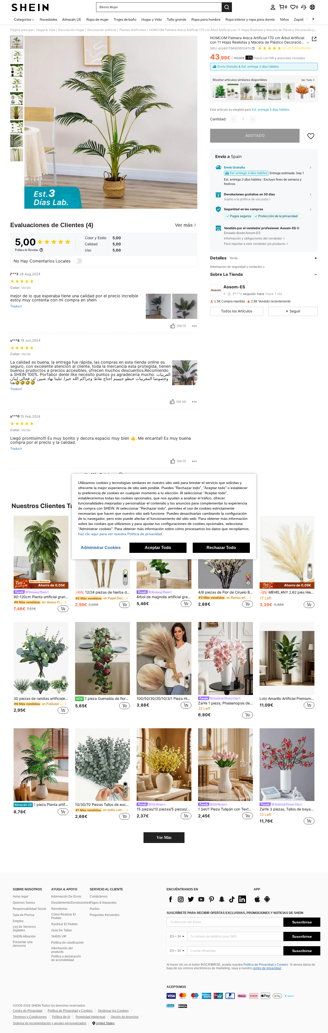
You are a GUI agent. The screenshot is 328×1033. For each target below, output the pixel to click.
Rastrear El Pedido (64, 924)
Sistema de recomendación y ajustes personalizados (49, 1023)
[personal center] (273, 7)
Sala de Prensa (23, 915)
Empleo (18, 921)
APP (257, 889)
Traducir (16, 306)
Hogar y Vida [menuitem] (151, 19)
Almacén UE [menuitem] (71, 19)
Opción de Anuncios (125, 1017)
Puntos (94, 909)
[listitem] (219, 91)
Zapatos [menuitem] (300, 19)
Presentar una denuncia (23, 943)
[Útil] (173, 326)
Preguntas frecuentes (104, 915)
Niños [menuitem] (284, 19)
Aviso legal (20, 896)
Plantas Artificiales (132, 30)
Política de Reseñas (26, 250)
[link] (283, 7)
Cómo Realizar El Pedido (63, 916)
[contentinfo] (243, 996)
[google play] (267, 901)
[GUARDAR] (311, 136)
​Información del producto (62, 950)
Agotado (255, 135)
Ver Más (164, 837)
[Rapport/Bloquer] (194, 326)
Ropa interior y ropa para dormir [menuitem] (250, 19)
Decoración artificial (101, 30)
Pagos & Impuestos (103, 902)
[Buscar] (227, 7)
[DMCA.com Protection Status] (182, 1006)
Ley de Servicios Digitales (24, 928)
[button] (304, 7)
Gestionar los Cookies (113, 1011)
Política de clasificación (67, 942)
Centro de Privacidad (27, 1011)
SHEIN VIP (58, 936)
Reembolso (59, 909)
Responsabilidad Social (29, 909)
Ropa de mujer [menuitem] (97, 19)
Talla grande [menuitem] (176, 19)
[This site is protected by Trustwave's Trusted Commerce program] (170, 1006)
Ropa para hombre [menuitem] (205, 19)
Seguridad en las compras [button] (243, 209)
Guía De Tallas (61, 930)
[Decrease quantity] (233, 119)
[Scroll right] (313, 19)
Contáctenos (98, 896)
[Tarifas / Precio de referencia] (232, 58)
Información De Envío (66, 896)
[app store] (257, 901)
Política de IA (61, 1017)
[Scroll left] (307, 19)
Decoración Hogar (71, 30)
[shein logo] (30, 7)
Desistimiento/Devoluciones (70, 902)
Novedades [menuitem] (48, 19)
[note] (41, 584)
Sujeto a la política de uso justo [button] (246, 199)
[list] (208, 899)
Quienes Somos (24, 902)
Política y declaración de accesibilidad (66, 958)
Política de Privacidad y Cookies (265, 964)
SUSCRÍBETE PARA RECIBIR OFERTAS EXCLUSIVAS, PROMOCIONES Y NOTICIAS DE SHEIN (235, 913)
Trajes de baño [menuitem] (125, 19)
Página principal (21, 30)
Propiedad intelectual (90, 1017)
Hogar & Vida (45, 30)
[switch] (77, 260)
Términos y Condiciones (30, 1017)
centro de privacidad (267, 968)
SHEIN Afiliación (24, 936)
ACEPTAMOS (176, 987)
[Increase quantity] (252, 119)
